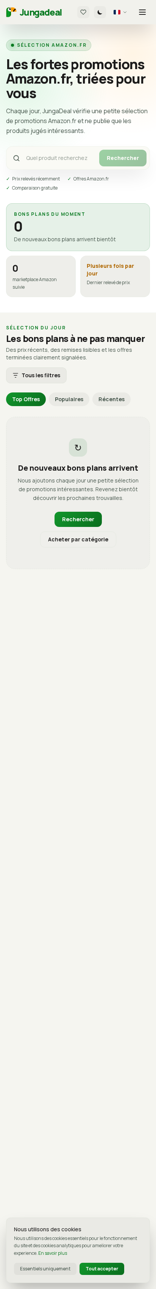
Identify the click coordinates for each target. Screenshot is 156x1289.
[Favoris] (83, 12)
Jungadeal (41, 12)
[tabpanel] (78, 493)
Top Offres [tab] (26, 399)
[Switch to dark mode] (100, 12)
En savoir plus (52, 1253)
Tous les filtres (41, 375)
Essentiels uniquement (45, 1268)
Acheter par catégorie (78, 539)
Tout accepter (102, 1268)
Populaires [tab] (69, 399)
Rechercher (123, 157)
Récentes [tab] (111, 399)
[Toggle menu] (142, 12)
